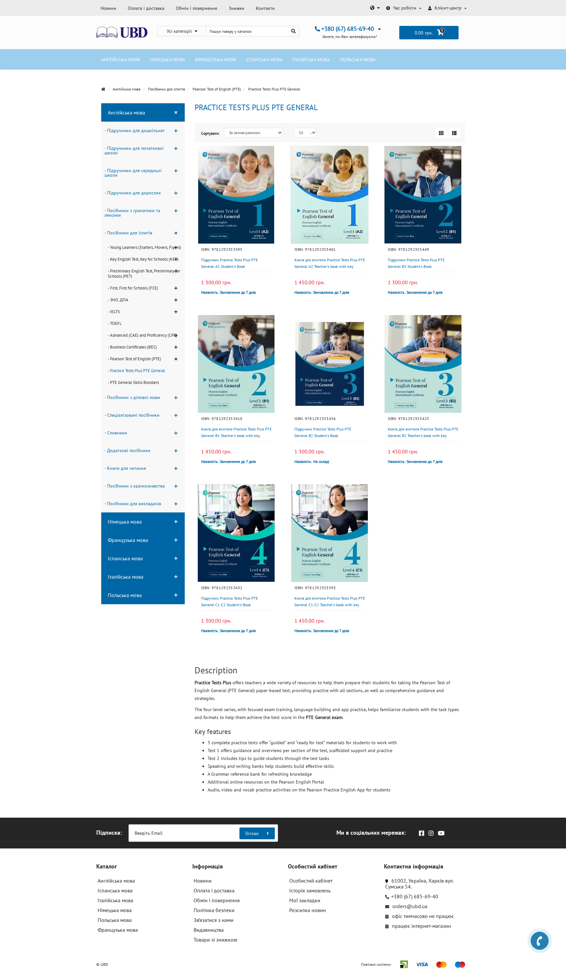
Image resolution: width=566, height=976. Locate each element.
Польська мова (357, 60)
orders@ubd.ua (409, 906)
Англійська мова (120, 60)
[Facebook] (420, 831)
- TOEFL (115, 323)
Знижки (236, 8)
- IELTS (114, 311)
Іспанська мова (264, 60)
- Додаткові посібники (127, 450)
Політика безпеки (214, 910)
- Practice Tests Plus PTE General (136, 370)
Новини (108, 8)
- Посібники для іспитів (128, 233)
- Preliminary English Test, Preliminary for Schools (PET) (144, 273)
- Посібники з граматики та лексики (132, 213)
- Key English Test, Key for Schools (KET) (143, 259)
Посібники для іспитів (166, 89)
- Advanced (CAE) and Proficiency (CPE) (142, 335)
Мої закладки (304, 900)
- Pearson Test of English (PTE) (134, 359)
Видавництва (209, 929)
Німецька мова (167, 60)
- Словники (115, 433)
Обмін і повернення (196, 8)
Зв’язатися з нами (214, 920)
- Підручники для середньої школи (133, 173)
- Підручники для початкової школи (134, 150)
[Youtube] (439, 831)
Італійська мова (311, 60)
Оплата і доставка (146, 8)
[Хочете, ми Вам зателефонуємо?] (539, 940)
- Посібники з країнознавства (134, 486)
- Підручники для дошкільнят (134, 130)
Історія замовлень (309, 890)
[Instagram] (429, 831)
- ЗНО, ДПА (118, 300)
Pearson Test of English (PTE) (217, 89)
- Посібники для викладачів (132, 504)
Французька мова (215, 60)
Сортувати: (210, 133)
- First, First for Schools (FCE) (133, 288)
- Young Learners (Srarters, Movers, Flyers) (144, 247)
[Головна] (103, 89)
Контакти (265, 8)
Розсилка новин (307, 910)
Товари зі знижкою (215, 939)
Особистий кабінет (310, 880)
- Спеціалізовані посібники (132, 415)
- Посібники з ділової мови (132, 397)
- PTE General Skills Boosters (133, 382)
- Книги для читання (125, 468)
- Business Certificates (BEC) (132, 347)
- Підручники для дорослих (132, 193)
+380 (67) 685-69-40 (414, 896)
